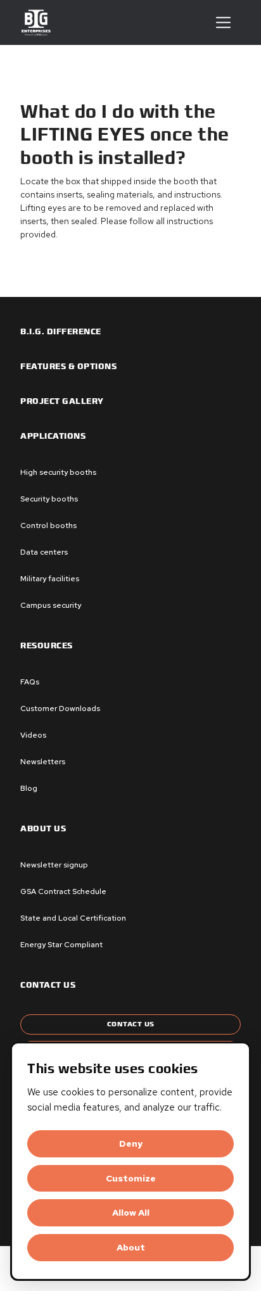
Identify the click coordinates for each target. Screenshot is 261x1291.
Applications (53, 436)
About (131, 1247)
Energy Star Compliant (61, 945)
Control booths (48, 525)
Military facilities (49, 579)
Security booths (49, 499)
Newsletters (42, 762)
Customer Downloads (60, 708)
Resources (46, 646)
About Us (43, 829)
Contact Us (131, 1024)
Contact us (47, 985)
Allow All (131, 1212)
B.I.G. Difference (60, 332)
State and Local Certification (73, 918)
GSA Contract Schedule (63, 891)
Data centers (44, 552)
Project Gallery (62, 401)
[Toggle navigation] (223, 22)
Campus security (50, 605)
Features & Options (68, 367)
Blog (28, 788)
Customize (131, 1178)
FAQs (29, 682)
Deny (131, 1143)
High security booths (58, 472)
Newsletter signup (54, 865)
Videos (33, 735)
